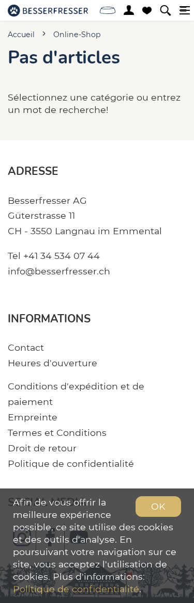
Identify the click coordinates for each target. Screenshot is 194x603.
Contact (26, 347)
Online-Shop (77, 34)
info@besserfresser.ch (59, 271)
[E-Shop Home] (48, 10)
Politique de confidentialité (71, 463)
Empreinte (32, 417)
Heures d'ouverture (52, 362)
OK (158, 506)
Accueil (21, 34)
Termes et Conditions (57, 432)
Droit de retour (42, 448)
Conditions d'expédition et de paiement (76, 394)
